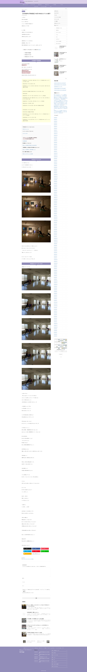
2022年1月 (55, 215)
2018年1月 (55, 300)
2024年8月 (55, 160)
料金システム (47, 4)
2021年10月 (55, 220)
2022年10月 (55, 199)
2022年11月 (55, 197)
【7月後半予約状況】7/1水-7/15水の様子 (60, 88)
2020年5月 (55, 250)
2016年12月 (55, 323)
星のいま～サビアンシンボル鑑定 (28, 153)
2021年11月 (55, 218)
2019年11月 (55, 261)
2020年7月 (55, 247)
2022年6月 (55, 206)
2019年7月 (55, 268)
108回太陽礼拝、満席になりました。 (33, 612)
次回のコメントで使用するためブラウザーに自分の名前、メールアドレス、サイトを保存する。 (36, 589)
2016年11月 (55, 325)
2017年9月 (55, 307)
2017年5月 (55, 314)
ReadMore (60, 354)
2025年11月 (55, 133)
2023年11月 (55, 176)
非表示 (39, 49)
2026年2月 (55, 128)
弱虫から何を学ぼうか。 (57, 94)
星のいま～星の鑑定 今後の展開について (29, 149)
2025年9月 (55, 137)
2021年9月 (55, 222)
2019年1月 (55, 279)
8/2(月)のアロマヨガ (28, 54)
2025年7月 (55, 140)
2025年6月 (55, 142)
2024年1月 (55, 172)
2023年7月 (55, 183)
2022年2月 (55, 213)
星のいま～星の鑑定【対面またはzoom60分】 (30, 145)
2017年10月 (55, 305)
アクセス (61, 4)
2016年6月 (55, 334)
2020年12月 (55, 238)
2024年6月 (55, 163)
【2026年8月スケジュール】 (58, 86)
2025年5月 (55, 144)
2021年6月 (55, 227)
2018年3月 (55, 296)
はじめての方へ (36, 6)
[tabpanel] (61, 347)
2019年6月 (55, 270)
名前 (23, 578)
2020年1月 (55, 257)
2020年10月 (55, 241)
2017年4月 (55, 316)
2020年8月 (55, 245)
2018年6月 (55, 291)
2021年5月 (55, 229)
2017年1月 (55, 321)
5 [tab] (61, 356)
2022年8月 (55, 202)
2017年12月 (55, 302)
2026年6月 (55, 121)
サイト (23, 585)
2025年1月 (55, 151)
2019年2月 (55, 277)
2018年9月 (55, 286)
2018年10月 (55, 284)
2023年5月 (55, 186)
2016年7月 (55, 332)
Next (67, 347)
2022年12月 (55, 195)
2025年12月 (55, 131)
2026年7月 (55, 119)
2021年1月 (55, 236)
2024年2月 (55, 170)
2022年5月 (55, 208)
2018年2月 (55, 298)
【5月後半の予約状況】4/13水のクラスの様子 (34, 632)
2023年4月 (55, 188)
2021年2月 (55, 234)
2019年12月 (55, 259)
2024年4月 (55, 167)
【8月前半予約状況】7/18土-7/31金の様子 (60, 84)
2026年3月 (55, 126)
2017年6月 (55, 312)
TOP (50, 6)
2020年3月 (55, 254)
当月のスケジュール (25, 4)
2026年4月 (55, 124)
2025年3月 (55, 147)
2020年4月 (55, 252)
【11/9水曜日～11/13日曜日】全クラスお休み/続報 (35, 618)
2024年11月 (55, 154)
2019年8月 (55, 266)
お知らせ (24, 557)
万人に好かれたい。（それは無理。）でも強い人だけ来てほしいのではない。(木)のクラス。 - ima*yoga (60, 103)
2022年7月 (55, 204)
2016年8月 (55, 330)
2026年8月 (55, 117)
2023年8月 (55, 181)
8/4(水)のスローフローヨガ (29, 56)
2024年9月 (55, 158)
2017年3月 (55, 318)
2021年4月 (55, 231)
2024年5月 (55, 165)
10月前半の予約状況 (28, 52)
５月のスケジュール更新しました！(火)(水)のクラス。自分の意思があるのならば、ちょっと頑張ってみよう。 (61, 101)
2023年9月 (55, 179)
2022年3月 (55, 211)
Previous (55, 347)
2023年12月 (55, 174)
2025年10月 (55, 135)
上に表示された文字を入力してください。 (28, 592)
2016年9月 (55, 328)
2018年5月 (55, 293)
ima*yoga (22, 2)
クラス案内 (54, 4)
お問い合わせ (40, 4)
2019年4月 (55, 273)
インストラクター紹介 (43, 6)
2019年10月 (55, 263)
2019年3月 (55, 275)
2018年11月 (55, 282)
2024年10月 (55, 156)
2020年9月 (55, 243)
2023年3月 (55, 190)
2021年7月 (55, 225)
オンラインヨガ (33, 4)
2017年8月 (55, 309)
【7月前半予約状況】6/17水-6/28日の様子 (60, 90)
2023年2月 (55, 192)
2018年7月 (55, 289)
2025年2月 (55, 149)
